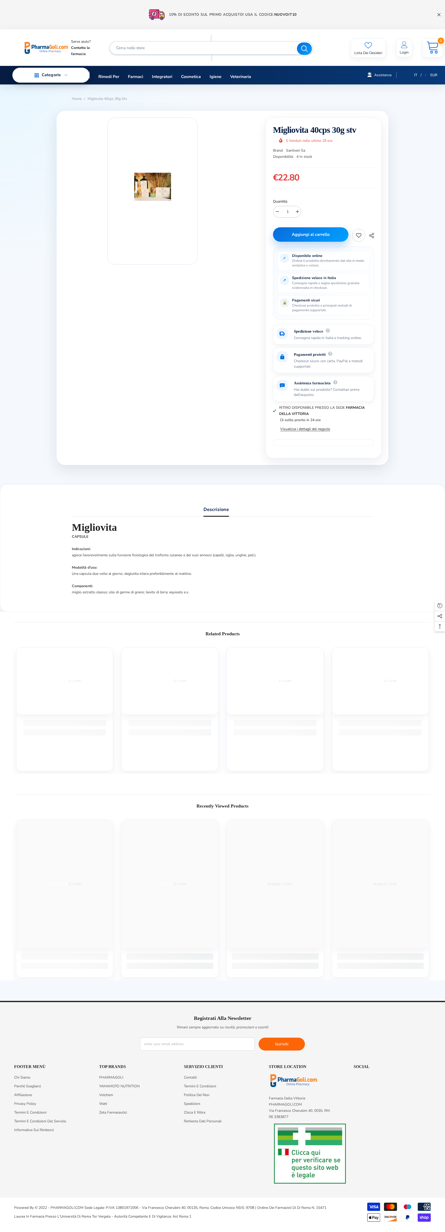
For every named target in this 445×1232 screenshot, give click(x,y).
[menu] (37, 75)
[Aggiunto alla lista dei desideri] (358, 235)
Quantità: (280, 201)
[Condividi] (369, 235)
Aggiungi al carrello (311, 234)
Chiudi (439, 15)
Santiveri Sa (295, 150)
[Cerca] (211, 48)
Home (77, 98)
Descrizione (216, 509)
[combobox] (204, 48)
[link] (64, 723)
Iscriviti (281, 1044)
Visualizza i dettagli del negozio (305, 429)
